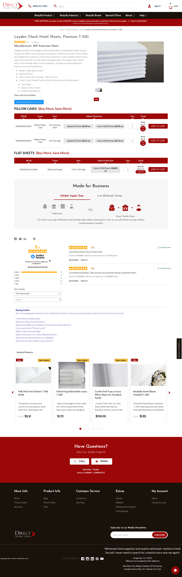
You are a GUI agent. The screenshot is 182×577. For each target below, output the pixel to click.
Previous (12, 392)
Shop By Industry (69, 15)
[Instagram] (87, 558)
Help (142, 15)
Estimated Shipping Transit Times (29, 102)
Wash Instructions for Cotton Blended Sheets (36, 334)
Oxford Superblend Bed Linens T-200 (71, 393)
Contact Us (81, 498)
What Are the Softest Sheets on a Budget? (35, 337)
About (129, 15)
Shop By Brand (93, 15)
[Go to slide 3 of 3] (89, 429)
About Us (18, 506)
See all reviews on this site (37, 267)
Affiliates (120, 502)
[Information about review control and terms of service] (50, 261)
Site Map (80, 502)
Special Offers (113, 15)
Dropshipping (122, 511)
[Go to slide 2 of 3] (85, 429)
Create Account (159, 502)
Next (169, 392)
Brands (119, 498)
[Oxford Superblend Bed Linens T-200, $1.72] (71, 375)
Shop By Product (43, 15)
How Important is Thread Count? (30, 328)
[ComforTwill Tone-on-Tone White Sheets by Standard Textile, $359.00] (110, 375)
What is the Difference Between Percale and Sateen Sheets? (43, 325)
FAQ (46, 506)
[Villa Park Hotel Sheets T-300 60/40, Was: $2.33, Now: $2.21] (33, 375)
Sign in (157, 6)
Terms (17, 498)
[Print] (25, 239)
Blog (46, 498)
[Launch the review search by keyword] (60, 299)
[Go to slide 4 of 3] (93, 429)
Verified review (165, 247)
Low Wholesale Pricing (110, 196)
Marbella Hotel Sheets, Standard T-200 (144, 393)
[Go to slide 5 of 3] (97, 429)
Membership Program (126, 506)
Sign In (154, 498)
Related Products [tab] (25, 352)
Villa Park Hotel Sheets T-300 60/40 (33, 393)
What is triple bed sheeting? (28, 331)
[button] (179, 348)
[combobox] (97, 6)
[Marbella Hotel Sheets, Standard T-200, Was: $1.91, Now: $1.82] (148, 375)
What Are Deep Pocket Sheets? (30, 321)
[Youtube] (101, 558)
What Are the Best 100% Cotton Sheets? (34, 341)
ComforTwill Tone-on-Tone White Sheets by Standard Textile (108, 395)
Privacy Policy (20, 502)
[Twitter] (29, 239)
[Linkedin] (92, 558)
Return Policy (50, 502)
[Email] (20, 239)
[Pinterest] (34, 239)
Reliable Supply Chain (72, 196)
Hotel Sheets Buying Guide (28, 318)
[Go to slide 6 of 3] (102, 429)
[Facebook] (15, 239)
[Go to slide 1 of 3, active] (80, 429)
